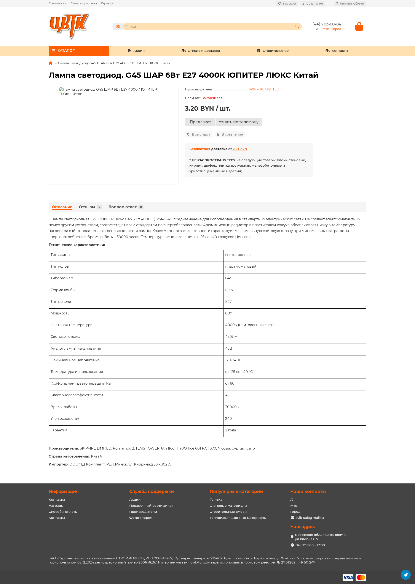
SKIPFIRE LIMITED (264, 89)
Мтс (293, 506)
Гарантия (108, 3)
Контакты (340, 51)
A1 (292, 499)
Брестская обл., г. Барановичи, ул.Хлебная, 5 (321, 537)
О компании (57, 3)
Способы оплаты (63, 512)
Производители (143, 512)
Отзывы (89, 207)
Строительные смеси (228, 512)
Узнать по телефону (239, 122)
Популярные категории (236, 491)
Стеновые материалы (228, 506)
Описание (62, 207)
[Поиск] (297, 26)
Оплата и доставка (84, 3)
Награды (56, 506)
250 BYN (240, 149)
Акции (139, 51)
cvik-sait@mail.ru (309, 518)
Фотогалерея (140, 518)
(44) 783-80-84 (327, 24)
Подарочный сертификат (151, 506)
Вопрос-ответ (125, 207)
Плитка (216, 499)
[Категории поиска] (118, 26)
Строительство (276, 51)
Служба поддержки (151, 491)
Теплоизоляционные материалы (238, 518)
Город (295, 512)
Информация (64, 491)
